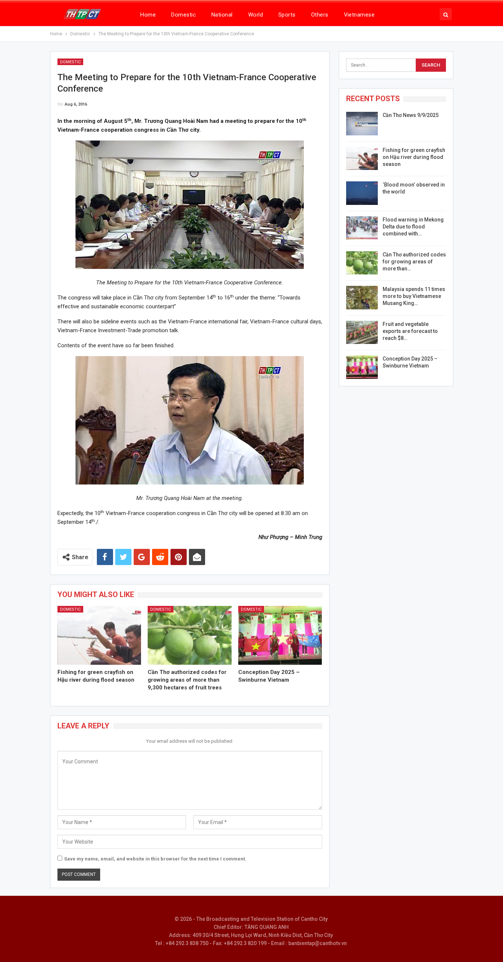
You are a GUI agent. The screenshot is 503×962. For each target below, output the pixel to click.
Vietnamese (359, 14)
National (222, 14)
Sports (287, 14)
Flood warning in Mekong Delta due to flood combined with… (413, 227)
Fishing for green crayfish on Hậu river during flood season (414, 157)
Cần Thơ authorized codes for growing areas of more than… (414, 261)
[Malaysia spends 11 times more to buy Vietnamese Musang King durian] (362, 297)
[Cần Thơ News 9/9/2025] (362, 123)
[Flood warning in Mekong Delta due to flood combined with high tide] (362, 228)
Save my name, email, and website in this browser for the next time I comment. (155, 859)
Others (319, 14)
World (255, 14)
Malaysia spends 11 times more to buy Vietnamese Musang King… (414, 296)
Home (148, 14)
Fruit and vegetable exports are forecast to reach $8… (410, 331)
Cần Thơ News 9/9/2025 (411, 115)
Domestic (183, 14)
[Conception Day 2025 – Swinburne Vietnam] (280, 635)
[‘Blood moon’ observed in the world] (362, 193)
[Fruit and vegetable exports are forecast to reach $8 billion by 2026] (362, 332)
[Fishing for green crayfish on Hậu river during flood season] (99, 635)
